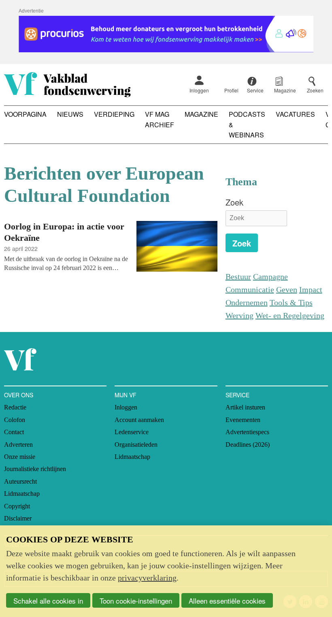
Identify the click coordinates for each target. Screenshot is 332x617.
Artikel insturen (245, 407)
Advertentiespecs (247, 431)
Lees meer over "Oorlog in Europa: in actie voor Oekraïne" (110, 247)
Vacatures (295, 114)
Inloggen (199, 90)
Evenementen (243, 419)
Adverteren (18, 444)
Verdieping (114, 114)
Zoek (234, 202)
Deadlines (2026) (248, 444)
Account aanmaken (139, 419)
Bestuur (238, 276)
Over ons (18, 395)
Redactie (15, 407)
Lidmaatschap (22, 493)
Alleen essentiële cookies (227, 601)
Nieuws (70, 114)
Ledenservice (132, 431)
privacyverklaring (147, 577)
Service (237, 395)
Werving (239, 315)
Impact (310, 289)
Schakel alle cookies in (48, 601)
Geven (286, 289)
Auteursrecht (20, 481)
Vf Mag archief (159, 119)
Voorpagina (25, 114)
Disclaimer (18, 518)
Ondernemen (247, 302)
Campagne (270, 276)
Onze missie (19, 456)
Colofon (14, 419)
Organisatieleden (136, 444)
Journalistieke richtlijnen (35, 468)
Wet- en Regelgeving (289, 315)
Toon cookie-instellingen (136, 601)
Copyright (17, 506)
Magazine (201, 114)
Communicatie (250, 289)
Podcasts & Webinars (247, 124)
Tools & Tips (291, 302)
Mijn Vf (125, 395)
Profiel (231, 90)
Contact (14, 431)
